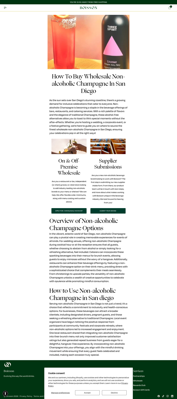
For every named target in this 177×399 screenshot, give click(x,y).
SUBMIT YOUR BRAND (108, 211)
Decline (114, 392)
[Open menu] (7, 7)
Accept (87, 392)
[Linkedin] (172, 396)
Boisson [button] (9, 371)
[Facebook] (159, 396)
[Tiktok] (163, 396)
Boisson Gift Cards (141, 389)
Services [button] (138, 371)
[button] (5, 394)
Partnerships (139, 376)
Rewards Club (139, 385)
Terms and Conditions (43, 396)
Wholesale (137, 380)
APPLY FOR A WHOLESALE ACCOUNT (69, 211)
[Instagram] (168, 396)
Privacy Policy (26, 396)
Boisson (9, 396)
